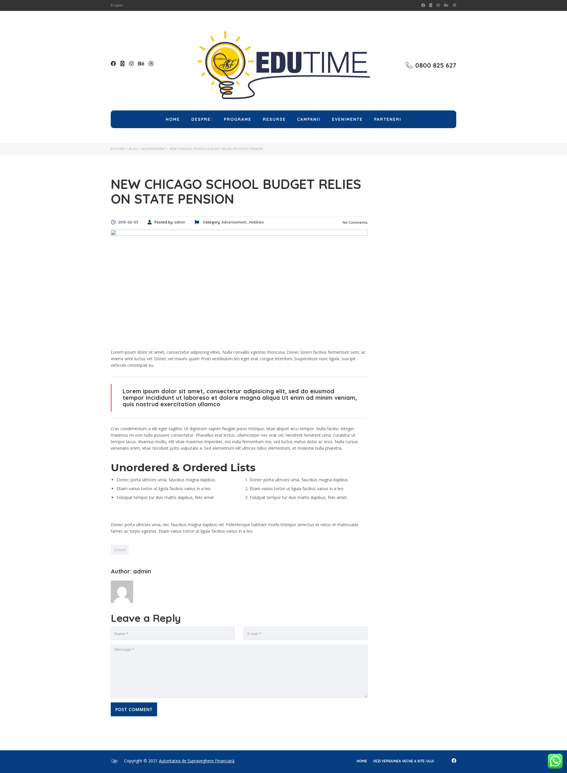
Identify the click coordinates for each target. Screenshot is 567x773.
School (120, 549)
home (362, 761)
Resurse (274, 119)
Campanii (308, 119)
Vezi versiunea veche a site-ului (403, 761)
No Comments (355, 222)
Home (173, 119)
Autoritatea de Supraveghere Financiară (196, 761)
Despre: (201, 119)
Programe (237, 119)
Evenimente (347, 119)
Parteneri (387, 119)
